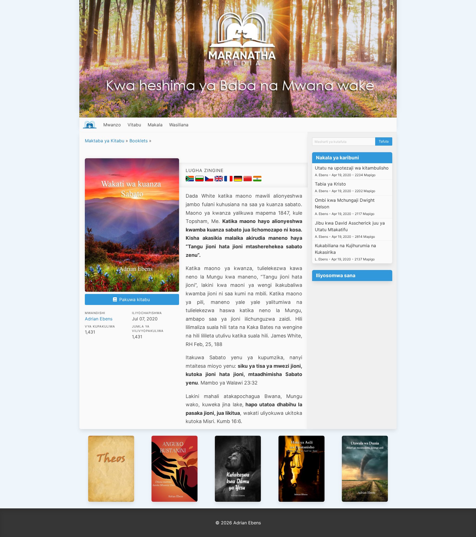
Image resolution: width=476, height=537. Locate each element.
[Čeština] (210, 179)
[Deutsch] (239, 179)
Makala (155, 124)
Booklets (138, 140)
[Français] (229, 179)
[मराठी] (257, 179)
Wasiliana (178, 124)
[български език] (200, 179)
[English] (219, 179)
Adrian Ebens (98, 318)
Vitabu (134, 124)
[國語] (248, 179)
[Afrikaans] (190, 179)
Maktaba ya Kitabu (104, 140)
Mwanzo (112, 124)
